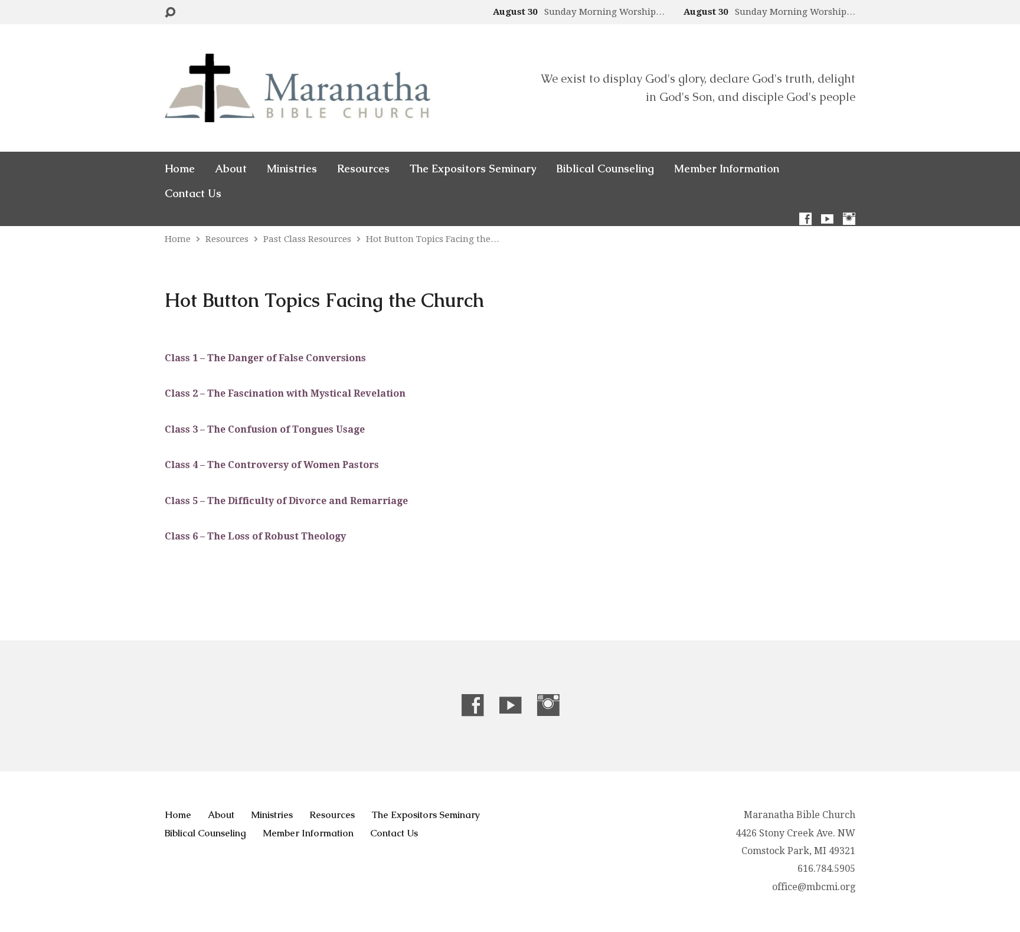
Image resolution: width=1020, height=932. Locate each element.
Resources (363, 168)
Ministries (292, 168)
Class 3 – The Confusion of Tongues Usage (265, 429)
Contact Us (193, 193)
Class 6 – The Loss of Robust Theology (255, 536)
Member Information (726, 168)
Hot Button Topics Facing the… (432, 239)
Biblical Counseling (605, 168)
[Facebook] (805, 218)
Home (180, 168)
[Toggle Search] (170, 12)
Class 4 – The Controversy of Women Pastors (272, 464)
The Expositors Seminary (473, 168)
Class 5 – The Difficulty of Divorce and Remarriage (286, 500)
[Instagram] (849, 218)
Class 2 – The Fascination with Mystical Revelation (285, 393)
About (231, 168)
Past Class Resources (307, 239)
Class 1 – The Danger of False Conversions (265, 358)
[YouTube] (827, 218)
